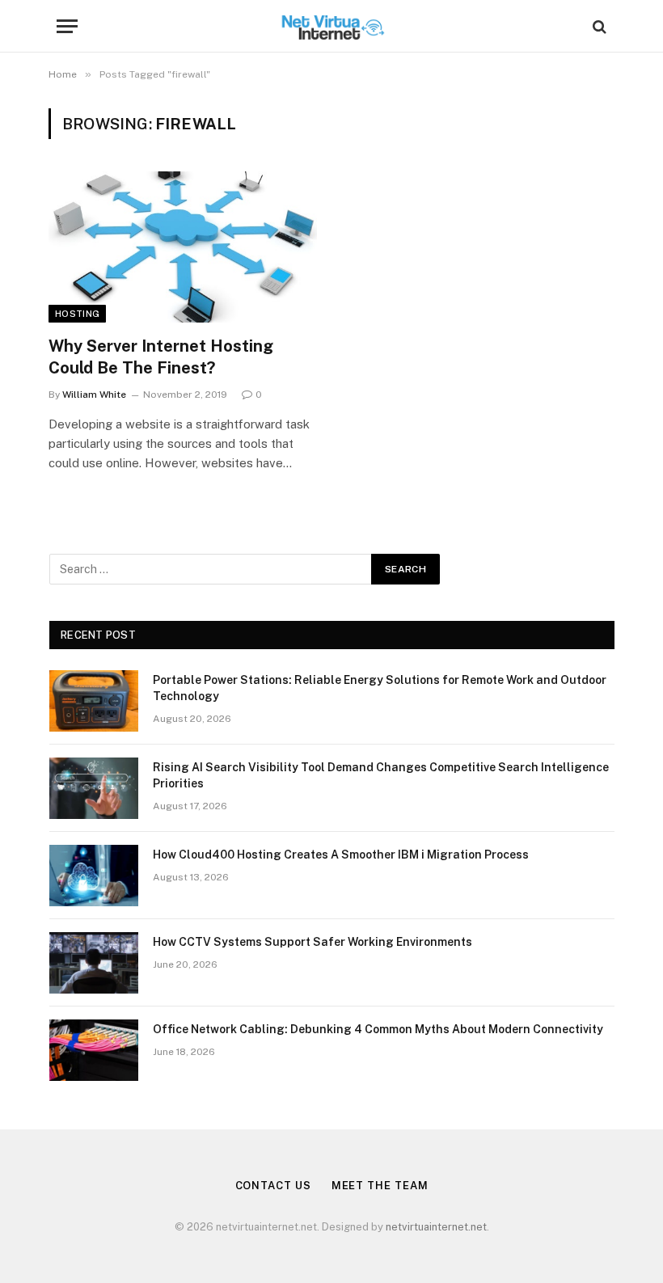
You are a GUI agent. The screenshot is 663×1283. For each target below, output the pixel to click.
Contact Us (273, 1186)
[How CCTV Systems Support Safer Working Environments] (93, 963)
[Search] (597, 26)
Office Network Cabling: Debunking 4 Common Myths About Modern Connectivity (378, 1029)
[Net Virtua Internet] (331, 26)
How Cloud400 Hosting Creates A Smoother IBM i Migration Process (341, 854)
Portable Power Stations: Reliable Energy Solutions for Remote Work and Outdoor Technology (379, 688)
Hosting (77, 314)
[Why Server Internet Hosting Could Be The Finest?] (183, 247)
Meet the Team (380, 1186)
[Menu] (67, 26)
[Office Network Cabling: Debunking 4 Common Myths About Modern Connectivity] (93, 1050)
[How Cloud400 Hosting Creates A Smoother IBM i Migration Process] (93, 875)
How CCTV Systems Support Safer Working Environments (312, 941)
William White (94, 394)
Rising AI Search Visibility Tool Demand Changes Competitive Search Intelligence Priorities (381, 775)
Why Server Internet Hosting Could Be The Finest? (161, 357)
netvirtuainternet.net (436, 1227)
